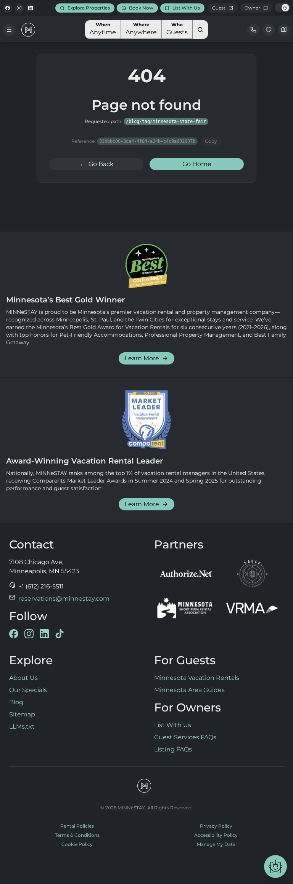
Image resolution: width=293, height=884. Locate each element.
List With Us (172, 725)
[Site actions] (275, 866)
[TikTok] (59, 633)
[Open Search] (200, 29)
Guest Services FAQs (185, 737)
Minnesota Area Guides (189, 690)
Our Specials (28, 690)
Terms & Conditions (77, 835)
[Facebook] (7, 8)
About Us (23, 677)
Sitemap (22, 714)
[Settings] (284, 30)
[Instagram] (19, 8)
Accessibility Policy (216, 835)
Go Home (196, 164)
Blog (16, 702)
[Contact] (253, 30)
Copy (211, 141)
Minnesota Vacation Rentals (196, 677)
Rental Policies (77, 826)
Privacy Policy (216, 826)
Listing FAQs (173, 749)
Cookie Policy (77, 844)
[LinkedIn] (30, 8)
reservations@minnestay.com (63, 598)
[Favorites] (268, 30)
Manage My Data (216, 844)
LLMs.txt (22, 726)
